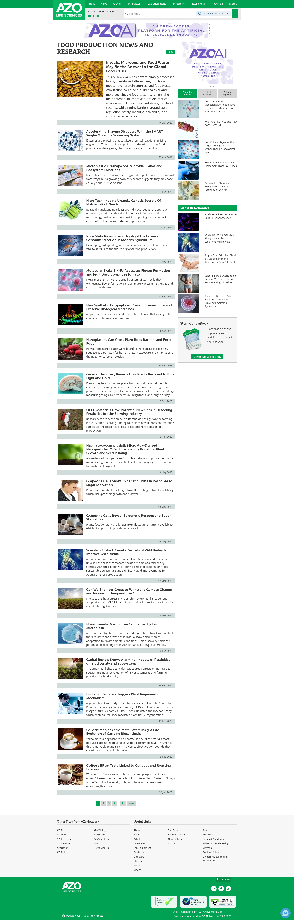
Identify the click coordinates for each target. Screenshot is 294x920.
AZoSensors (100, 834)
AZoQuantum (101, 839)
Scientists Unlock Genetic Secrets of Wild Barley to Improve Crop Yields (126, 552)
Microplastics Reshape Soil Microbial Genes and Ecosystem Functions (124, 168)
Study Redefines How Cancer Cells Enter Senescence (221, 216)
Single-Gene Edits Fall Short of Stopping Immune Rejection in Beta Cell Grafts (220, 259)
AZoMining (100, 830)
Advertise (208, 834)
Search (206, 830)
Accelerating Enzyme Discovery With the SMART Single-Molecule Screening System (124, 133)
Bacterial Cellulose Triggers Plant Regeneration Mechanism (124, 696)
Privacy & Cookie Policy (215, 843)
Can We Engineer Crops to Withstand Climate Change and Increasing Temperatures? (129, 591)
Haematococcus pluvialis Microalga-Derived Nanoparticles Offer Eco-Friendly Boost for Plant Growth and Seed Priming (125, 449)
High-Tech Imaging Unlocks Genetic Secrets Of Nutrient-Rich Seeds (123, 202)
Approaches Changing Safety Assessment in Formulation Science (217, 186)
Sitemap (207, 847)
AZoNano (62, 834)
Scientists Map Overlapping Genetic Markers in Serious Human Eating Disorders (220, 279)
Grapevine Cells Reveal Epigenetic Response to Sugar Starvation (128, 517)
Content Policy (211, 852)
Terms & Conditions (214, 839)
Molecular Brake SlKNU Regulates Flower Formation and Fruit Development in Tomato (128, 272)
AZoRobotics (64, 839)
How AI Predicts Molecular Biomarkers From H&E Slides (221, 164)
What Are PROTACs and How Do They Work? (221, 123)
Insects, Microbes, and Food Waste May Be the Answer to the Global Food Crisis (137, 66)
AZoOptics (62, 847)
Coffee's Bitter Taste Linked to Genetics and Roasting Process (128, 767)
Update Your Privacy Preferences (84, 915)
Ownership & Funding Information (215, 858)
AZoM (60, 830)
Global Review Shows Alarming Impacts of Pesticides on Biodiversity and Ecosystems (128, 661)
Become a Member (179, 834)
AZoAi (97, 843)
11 (123, 803)
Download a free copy (207, 357)
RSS (170, 51)
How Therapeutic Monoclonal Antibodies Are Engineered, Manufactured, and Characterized (220, 106)
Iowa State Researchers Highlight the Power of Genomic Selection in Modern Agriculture (123, 238)
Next (131, 803)
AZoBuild (62, 852)
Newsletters (175, 839)
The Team (173, 830)
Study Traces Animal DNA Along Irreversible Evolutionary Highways (219, 238)
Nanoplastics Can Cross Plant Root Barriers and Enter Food (129, 341)
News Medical (102, 847)
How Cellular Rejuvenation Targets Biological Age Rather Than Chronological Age (220, 147)
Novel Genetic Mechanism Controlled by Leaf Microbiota (122, 626)
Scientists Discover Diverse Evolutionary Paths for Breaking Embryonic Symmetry (220, 301)
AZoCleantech (64, 843)
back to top (222, 879)
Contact (172, 843)
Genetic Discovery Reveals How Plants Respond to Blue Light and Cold (130, 376)
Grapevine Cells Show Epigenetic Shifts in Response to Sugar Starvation (129, 483)
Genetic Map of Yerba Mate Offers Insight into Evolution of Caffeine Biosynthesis (122, 732)
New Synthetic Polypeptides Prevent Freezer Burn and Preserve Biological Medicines (129, 307)
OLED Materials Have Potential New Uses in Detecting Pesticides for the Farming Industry (129, 412)
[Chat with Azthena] (285, 913)
